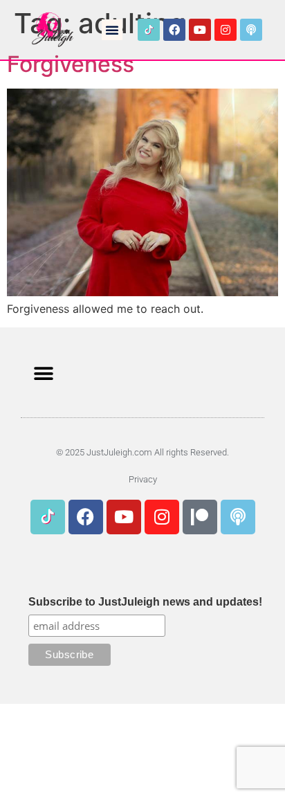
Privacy (143, 479)
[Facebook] (174, 30)
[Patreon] (200, 517)
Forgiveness (70, 64)
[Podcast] (251, 30)
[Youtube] (200, 30)
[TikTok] (149, 30)
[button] (112, 29)
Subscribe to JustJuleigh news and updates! (145, 602)
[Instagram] (225, 30)
